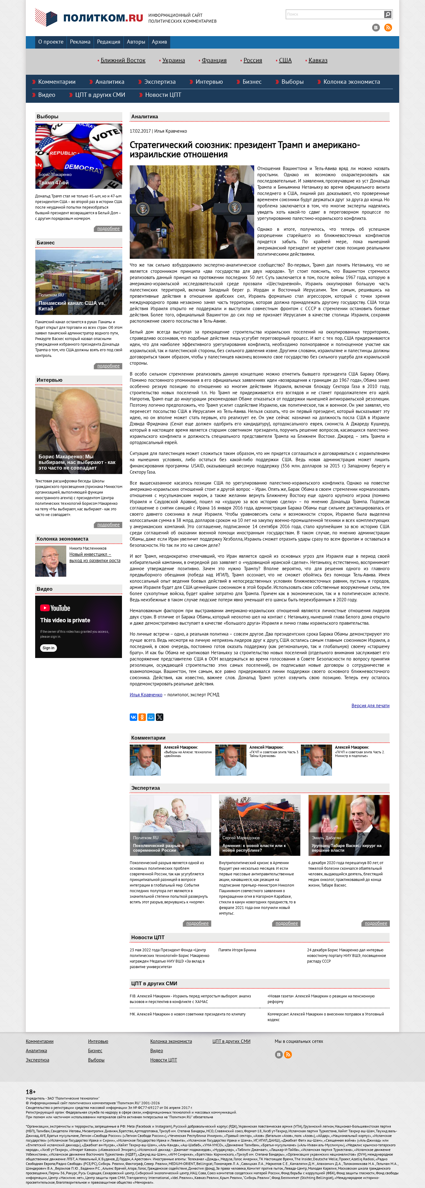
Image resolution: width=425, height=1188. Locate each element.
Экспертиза (160, 82)
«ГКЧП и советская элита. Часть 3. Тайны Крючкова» (274, 754)
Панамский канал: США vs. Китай (72, 306)
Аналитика (110, 82)
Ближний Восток (123, 60)
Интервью (209, 82)
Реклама (80, 42)
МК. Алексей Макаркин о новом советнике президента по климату (187, 1014)
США (285, 60)
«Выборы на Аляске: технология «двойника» (188, 754)
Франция (214, 60)
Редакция (108, 42)
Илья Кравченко (146, 695)
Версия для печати (371, 705)
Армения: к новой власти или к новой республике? (254, 848)
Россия (253, 60)
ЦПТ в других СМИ (100, 95)
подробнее (108, 228)
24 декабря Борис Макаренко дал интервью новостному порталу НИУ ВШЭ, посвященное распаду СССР (346, 956)
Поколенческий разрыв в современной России (158, 848)
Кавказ (318, 60)
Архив (159, 42)
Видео (46, 95)
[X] (159, 717)
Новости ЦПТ (163, 95)
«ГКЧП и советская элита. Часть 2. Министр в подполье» (359, 754)
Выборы (293, 82)
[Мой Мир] (151, 717)
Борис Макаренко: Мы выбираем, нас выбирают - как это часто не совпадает (77, 462)
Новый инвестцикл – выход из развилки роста (94, 557)
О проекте (50, 42)
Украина (173, 60)
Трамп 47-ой (54, 182)
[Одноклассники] (142, 717)
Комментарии (57, 82)
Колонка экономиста (352, 82)
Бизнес (252, 82)
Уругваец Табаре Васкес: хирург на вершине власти (346, 848)
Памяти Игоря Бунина (237, 950)
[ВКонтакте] (133, 717)
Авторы (136, 42)
